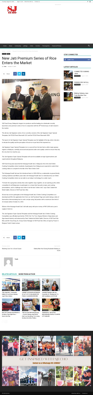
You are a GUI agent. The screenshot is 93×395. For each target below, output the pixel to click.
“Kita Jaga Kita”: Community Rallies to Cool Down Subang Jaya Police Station (9, 294)
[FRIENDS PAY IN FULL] (68, 85)
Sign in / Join (20, 1)
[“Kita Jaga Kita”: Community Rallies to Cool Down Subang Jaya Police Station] (11, 284)
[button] (89, 46)
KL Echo (38, 46)
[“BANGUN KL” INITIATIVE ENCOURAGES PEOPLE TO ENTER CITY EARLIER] (51, 305)
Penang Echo (46, 46)
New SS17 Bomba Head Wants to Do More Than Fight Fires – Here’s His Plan (11, 314)
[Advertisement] (46, 30)
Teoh (5, 66)
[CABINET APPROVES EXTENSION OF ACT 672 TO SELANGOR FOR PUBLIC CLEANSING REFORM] (31, 284)
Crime (31, 46)
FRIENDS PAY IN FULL (81, 82)
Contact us (37, 1)
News (10, 46)
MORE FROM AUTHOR (27, 274)
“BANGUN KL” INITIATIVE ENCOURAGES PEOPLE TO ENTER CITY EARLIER (51, 314)
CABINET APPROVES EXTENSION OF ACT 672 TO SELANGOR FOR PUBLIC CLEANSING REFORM (31, 294)
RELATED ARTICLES (9, 274)
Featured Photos (56, 46)
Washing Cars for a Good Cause (11, 248)
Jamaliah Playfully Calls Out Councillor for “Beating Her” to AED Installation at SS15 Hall (50, 294)
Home (5, 46)
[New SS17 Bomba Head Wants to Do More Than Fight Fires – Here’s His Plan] (11, 305)
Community (18, 46)
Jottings (25, 46)
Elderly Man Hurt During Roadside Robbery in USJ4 (47, 249)
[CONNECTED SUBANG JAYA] (68, 75)
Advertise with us (29, 1)
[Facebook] (88, 1)
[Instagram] (90, 1)
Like (89, 59)
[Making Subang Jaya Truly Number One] (68, 96)
